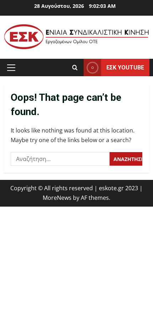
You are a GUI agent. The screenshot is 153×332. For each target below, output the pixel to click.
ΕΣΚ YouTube (125, 67)
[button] (11, 67)
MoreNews (57, 198)
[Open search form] (75, 67)
